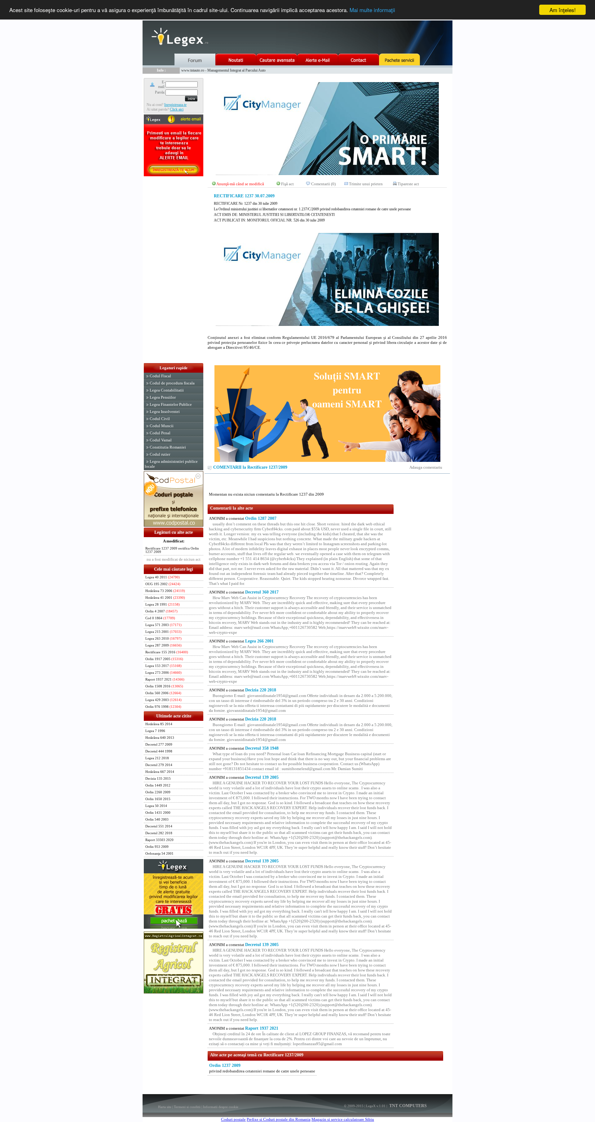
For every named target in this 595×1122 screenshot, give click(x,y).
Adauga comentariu (425, 467)
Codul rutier (160, 454)
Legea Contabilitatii (167, 390)
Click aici (176, 109)
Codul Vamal (161, 440)
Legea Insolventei (165, 411)
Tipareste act (408, 184)
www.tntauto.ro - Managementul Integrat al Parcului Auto (223, 70)
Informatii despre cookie (220, 1107)
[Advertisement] (173, 270)
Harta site (164, 1107)
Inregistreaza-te (175, 105)
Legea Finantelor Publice (171, 404)
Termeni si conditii (187, 1107)
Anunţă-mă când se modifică (240, 184)
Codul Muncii (162, 425)
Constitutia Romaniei (168, 447)
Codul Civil (160, 418)
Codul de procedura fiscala (172, 383)
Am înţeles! (562, 10)
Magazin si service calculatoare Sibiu (342, 1119)
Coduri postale (233, 1119)
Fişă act (287, 184)
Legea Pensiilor (163, 397)
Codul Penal (160, 433)
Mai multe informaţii (372, 10)
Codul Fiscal (160, 376)
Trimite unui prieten (366, 184)
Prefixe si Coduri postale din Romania (279, 1119)
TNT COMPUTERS (407, 1105)
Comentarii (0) (323, 184)
